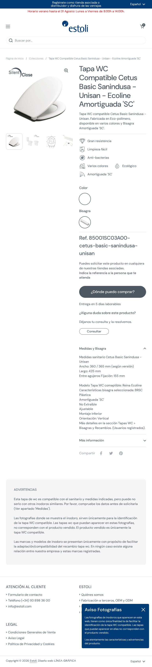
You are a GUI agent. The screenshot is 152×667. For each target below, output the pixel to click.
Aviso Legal (16, 638)
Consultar (94, 331)
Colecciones (36, 58)
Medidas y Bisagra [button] (92, 348)
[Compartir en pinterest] (122, 453)
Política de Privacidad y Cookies (31, 644)
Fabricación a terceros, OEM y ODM (107, 600)
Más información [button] (91, 440)
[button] (142, 26)
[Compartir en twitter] (112, 453)
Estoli (33, 660)
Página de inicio (15, 58)
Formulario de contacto (25, 595)
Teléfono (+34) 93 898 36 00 (29, 600)
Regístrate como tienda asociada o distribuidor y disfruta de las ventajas (76, 4)
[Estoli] (75, 26)
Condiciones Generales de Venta (32, 632)
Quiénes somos (92, 595)
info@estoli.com (19, 606)
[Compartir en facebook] (102, 453)
